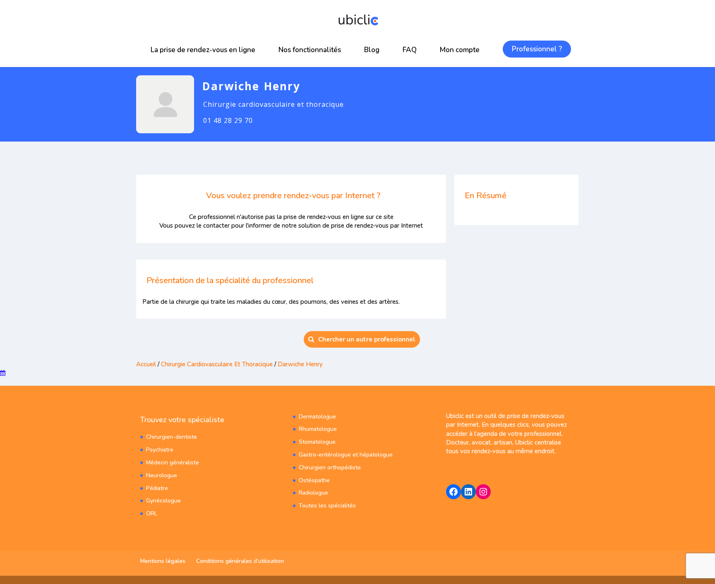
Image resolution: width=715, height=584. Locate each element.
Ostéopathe (314, 480)
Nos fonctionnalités (309, 50)
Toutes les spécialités (327, 505)
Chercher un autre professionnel (366, 339)
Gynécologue (163, 501)
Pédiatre (157, 488)
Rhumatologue (318, 429)
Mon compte (460, 50)
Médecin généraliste (172, 462)
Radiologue (313, 493)
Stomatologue (317, 442)
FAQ (410, 50)
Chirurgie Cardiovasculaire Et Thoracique (217, 364)
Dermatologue (317, 417)
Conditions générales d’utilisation (240, 561)
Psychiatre (159, 450)
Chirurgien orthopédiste (330, 467)
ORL (151, 513)
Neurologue (161, 475)
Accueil (146, 364)
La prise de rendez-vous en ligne (203, 50)
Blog (371, 50)
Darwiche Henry (300, 364)
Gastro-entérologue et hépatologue (346, 455)
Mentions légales (162, 561)
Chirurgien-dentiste (171, 437)
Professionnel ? (537, 49)
